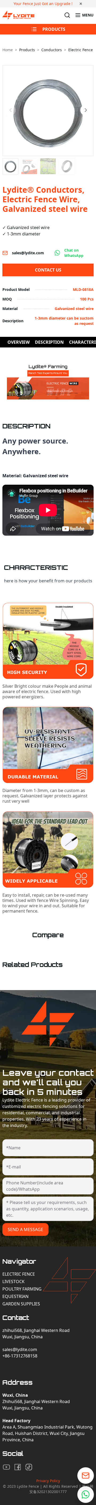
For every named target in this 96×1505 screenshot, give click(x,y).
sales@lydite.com (28, 252)
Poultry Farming (22, 1289)
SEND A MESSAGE (25, 1229)
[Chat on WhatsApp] (85, 1494)
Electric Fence (18, 1274)
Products (27, 49)
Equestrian (15, 1296)
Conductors (51, 49)
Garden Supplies (21, 1304)
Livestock (13, 1281)
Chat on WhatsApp (73, 253)
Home (7, 49)
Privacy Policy (48, 1480)
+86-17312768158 (19, 1356)
